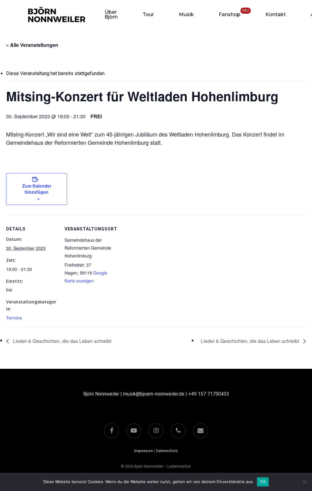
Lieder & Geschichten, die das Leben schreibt (61, 340)
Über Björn (111, 14)
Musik (186, 14)
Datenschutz (167, 451)
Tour (148, 14)
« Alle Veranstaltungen (32, 44)
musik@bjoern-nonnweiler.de (153, 394)
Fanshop (229, 14)
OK (263, 481)
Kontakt (275, 14)
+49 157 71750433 (208, 394)
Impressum (143, 451)
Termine (14, 318)
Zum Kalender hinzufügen (36, 189)
